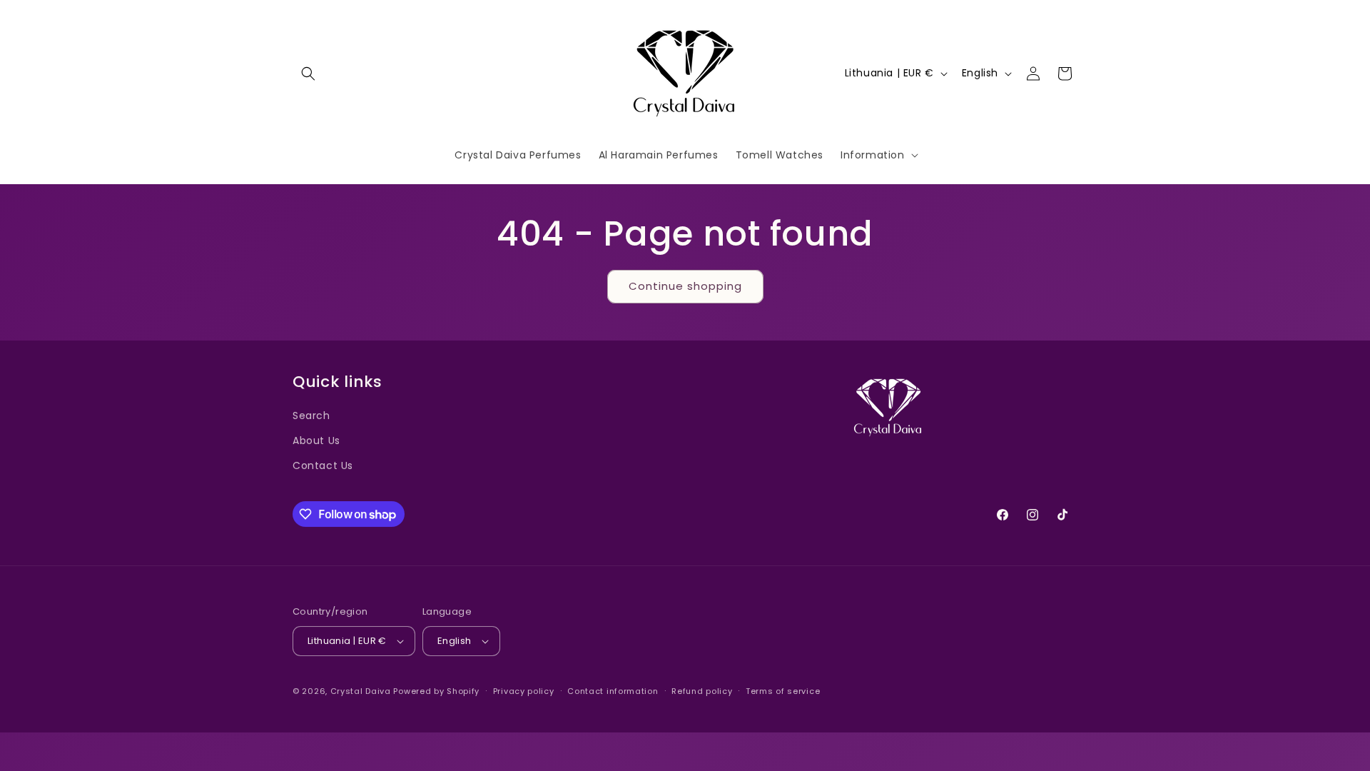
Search (311, 415)
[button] (308, 73)
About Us (316, 440)
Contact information (612, 691)
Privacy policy (523, 691)
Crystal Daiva (360, 691)
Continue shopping (685, 285)
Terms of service (783, 691)
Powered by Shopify (436, 691)
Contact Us (323, 465)
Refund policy (701, 691)
